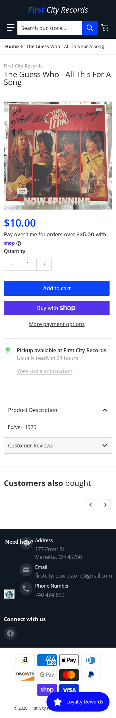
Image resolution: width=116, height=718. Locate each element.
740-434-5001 (51, 594)
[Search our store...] (90, 28)
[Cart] (105, 28)
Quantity (14, 251)
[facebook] (10, 633)
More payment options (57, 324)
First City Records (46, 708)
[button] (10, 27)
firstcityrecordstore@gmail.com (73, 575)
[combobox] (57, 28)
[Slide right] (105, 504)
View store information (44, 370)
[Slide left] (90, 504)
